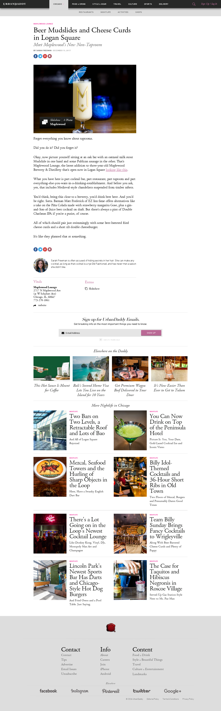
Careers (105, 660)
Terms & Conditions (171, 699)
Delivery (163, 4)
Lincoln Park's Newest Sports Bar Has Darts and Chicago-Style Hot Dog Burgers (86, 580)
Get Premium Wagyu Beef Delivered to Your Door (130, 390)
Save (45, 56)
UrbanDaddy (14, 4)
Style (99, 4)
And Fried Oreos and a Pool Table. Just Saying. (85, 602)
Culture (132, 4)
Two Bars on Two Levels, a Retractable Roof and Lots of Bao (88, 424)
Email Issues (68, 669)
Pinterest (111, 691)
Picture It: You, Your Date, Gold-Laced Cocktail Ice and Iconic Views (166, 443)
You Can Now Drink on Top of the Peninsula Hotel (167, 424)
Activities (123, 12)
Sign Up (205, 4)
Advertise (67, 664)
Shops (138, 12)
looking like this (116, 170)
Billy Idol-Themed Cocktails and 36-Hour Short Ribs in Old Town (167, 477)
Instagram (79, 691)
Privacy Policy (188, 699)
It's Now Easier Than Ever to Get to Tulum (169, 388)
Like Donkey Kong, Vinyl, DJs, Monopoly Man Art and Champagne (87, 546)
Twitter (141, 691)
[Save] (50, 56)
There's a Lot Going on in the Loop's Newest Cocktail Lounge (87, 528)
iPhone (104, 669)
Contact (66, 655)
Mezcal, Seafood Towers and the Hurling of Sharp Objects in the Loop (88, 474)
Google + (172, 691)
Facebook (48, 691)
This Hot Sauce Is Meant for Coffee (52, 388)
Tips (64, 660)
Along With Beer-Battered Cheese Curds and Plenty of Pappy (165, 546)
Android (105, 674)
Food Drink (79, 4)
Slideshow (94, 289)
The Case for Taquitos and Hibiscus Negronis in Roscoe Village (166, 577)
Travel (117, 4)
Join (103, 664)
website (41, 305)
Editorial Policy (153, 699)
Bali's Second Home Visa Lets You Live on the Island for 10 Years (91, 390)
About (104, 655)
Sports (148, 4)
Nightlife (106, 12)
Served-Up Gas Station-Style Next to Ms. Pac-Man (166, 597)
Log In (214, 4)
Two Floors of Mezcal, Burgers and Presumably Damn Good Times (167, 501)
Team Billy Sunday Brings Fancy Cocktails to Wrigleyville (167, 528)
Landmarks (140, 674)
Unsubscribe (69, 674)
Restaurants (86, 12)
